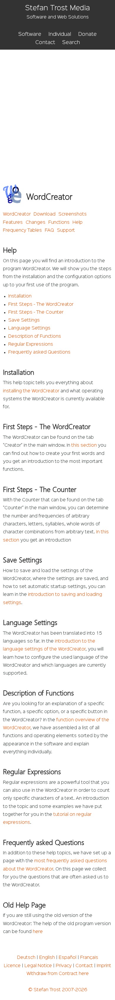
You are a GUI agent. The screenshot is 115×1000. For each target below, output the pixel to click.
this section (84, 445)
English (47, 958)
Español (67, 958)
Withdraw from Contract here (58, 974)
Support (66, 230)
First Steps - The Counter (35, 312)
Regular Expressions (30, 344)
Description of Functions (34, 337)
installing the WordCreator (31, 391)
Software (29, 34)
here (38, 932)
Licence (12, 966)
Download (44, 214)
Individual (59, 34)
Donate (87, 34)
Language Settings (29, 328)
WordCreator (17, 214)
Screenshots (72, 214)
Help (78, 223)
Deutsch (26, 958)
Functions (59, 223)
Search (71, 42)
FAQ (49, 230)
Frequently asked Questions (39, 352)
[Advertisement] (57, 110)
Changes (35, 223)
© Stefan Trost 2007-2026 (57, 990)
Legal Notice (38, 966)
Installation (20, 296)
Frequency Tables (22, 230)
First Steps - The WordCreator (40, 304)
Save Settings (24, 320)
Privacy (64, 966)
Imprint (104, 966)
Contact (45, 42)
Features (13, 223)
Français (89, 958)
